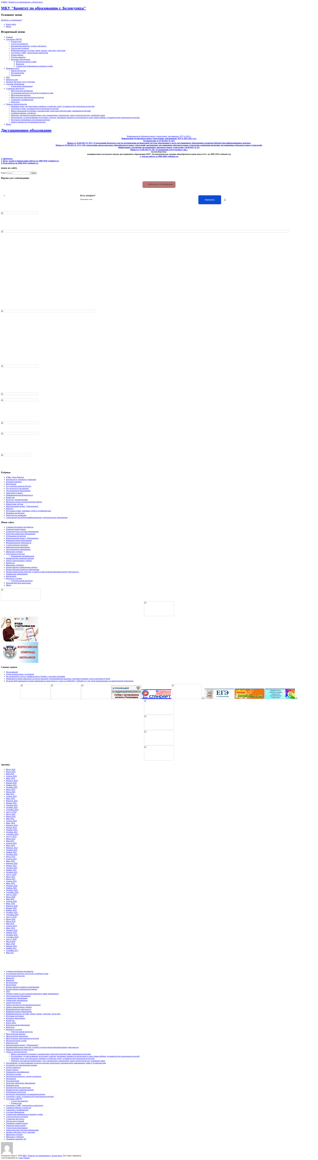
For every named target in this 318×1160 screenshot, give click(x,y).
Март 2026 (10, 778)
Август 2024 (11, 812)
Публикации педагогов (16, 536)
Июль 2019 (10, 919)
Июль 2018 (10, 941)
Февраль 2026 (12, 781)
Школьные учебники (15, 565)
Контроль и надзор (14, 578)
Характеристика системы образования (22, 531)
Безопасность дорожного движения (21, 479)
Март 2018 (10, 944)
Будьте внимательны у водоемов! (20, 674)
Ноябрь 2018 (11, 933)
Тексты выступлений (20, 48)
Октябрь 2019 (12, 912)
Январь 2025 (11, 803)
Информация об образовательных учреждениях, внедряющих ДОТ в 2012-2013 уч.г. (159, 138)
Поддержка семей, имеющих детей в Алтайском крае (28, 511)
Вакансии (20, 64)
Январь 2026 (11, 783)
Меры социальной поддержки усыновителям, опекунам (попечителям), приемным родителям (51, 111)
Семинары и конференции (22, 100)
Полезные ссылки (13, 1074)
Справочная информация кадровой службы (34, 66)
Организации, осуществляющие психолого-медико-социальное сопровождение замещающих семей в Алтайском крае (56, 1063)
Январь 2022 (11, 865)
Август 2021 (11, 874)
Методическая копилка (20, 95)
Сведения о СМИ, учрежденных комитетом (29, 53)
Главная (9, 37)
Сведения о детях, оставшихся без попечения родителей (35, 109)
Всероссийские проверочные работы (21, 567)
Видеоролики (12, 982)
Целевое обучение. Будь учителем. (20, 82)
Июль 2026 (10, 769)
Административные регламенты (19, 527)
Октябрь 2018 (12, 935)
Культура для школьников (17, 500)
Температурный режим (16, 529)
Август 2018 (11, 939)
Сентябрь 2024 (12, 810)
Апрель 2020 (11, 901)
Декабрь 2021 (11, 868)
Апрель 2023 (11, 843)
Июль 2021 (10, 877)
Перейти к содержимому (11, 20)
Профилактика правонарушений (20, 558)
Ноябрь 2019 (11, 910)
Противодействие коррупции (18, 583)
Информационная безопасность (19, 495)
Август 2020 (11, 895)
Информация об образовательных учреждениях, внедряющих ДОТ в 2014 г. (159, 136)
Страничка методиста (15, 88)
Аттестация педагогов (15, 554)
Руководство (16, 41)
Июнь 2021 (10, 879)
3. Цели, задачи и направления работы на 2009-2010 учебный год (30, 161)
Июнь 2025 (10, 792)
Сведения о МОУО (14, 39)
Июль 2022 (10, 857)
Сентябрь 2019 (12, 915)
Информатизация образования (19, 540)
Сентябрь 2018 (12, 937)
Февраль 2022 (12, 863)
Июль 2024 (10, 814)
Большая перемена (14, 482)
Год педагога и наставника (17, 488)
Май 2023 (10, 841)
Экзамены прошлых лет (16, 1139)
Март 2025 (10, 798)
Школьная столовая (14, 552)
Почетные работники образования (20, 534)
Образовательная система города (20, 1049)
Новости (9, 508)
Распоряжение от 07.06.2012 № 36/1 (159, 141)
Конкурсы (15, 102)
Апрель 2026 (11, 776)
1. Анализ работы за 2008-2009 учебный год (159, 156)
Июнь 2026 (10, 772)
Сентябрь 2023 (12, 834)
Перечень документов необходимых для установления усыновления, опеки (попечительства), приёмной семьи (58, 115)
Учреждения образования (22, 86)
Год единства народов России (18, 486)
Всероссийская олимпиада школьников (22, 569)
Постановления (17, 73)
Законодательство (18, 71)
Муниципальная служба (26, 62)
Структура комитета (19, 44)
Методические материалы (22, 91)
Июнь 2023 (10, 839)
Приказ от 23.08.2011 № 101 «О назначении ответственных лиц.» (159, 150)
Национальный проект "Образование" (22, 506)
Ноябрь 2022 (11, 852)
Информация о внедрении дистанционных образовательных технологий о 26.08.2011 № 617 (159, 147)
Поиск (3, 173)
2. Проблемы (7, 159)
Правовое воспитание (15, 513)
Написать (210, 200)
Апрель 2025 (11, 796)
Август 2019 (11, 917)
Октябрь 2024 (12, 807)
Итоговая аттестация (15, 1016)
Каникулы (10, 497)
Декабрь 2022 (11, 850)
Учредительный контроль (22, 581)
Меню (8, 26)
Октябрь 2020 (12, 890)
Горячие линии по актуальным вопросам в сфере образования (32, 994)
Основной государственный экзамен (21, 1065)
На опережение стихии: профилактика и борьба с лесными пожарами (35, 676)
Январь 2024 (11, 827)
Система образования (15, 84)
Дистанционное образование (26, 130)
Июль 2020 (10, 897)
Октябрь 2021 (12, 872)
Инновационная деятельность (18, 543)
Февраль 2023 (12, 848)
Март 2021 (10, 883)
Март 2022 (10, 861)
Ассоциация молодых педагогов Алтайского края (32, 93)
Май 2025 (10, 794)
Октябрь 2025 (12, 787)
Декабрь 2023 (11, 830)
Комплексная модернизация (18, 547)
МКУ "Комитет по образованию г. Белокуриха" (43, 8)
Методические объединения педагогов (27, 97)
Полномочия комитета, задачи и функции (28, 46)
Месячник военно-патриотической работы (24, 502)
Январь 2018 (11, 946)
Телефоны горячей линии (17, 1123)
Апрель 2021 (11, 881)
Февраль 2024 (12, 825)
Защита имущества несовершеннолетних (28, 122)
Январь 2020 (11, 908)
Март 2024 (10, 823)
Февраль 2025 (12, 801)
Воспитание (11, 484)
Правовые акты (12, 68)
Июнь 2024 (10, 816)
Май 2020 (10, 899)
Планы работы (17, 55)
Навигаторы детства (14, 504)
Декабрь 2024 (11, 805)
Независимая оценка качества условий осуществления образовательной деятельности (42, 572)
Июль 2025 (10, 789)
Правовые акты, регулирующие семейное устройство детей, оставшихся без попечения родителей (52, 106)
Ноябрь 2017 (11, 948)
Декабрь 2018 (11, 930)
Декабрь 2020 (11, 886)
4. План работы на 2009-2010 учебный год (19, 163)
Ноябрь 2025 (11, 785)
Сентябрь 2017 (12, 950)
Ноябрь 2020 (11, 888)
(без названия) (12, 672)
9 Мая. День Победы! (15, 477)
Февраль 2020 (12, 906)
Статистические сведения (17, 545)
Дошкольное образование (17, 574)
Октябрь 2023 (12, 832)
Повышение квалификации (22, 556)
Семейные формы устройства (23, 113)
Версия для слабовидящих (160, 184)
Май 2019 (10, 924)
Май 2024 (10, 819)
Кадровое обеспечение (20, 59)
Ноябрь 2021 (11, 870)
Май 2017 (10, 953)
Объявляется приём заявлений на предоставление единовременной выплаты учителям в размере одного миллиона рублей (58, 679)
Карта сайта (11, 24)
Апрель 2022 (11, 859)
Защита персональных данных (19, 561)
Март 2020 (10, 903)
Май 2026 (10, 774)
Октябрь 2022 (12, 854)
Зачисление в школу (14, 493)
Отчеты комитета (18, 57)
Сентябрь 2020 (12, 892)
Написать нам (12, 79)
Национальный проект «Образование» (22, 538)
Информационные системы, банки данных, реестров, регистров (38, 50)
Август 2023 (11, 836)
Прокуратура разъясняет (16, 515)
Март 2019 (10, 928)
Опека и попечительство (16, 104)
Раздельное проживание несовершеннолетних (30, 120)
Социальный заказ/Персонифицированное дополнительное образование (37, 517)
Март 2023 (10, 845)
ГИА (8, 77)
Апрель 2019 (11, 926)
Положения (16, 75)
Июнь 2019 (10, 921)
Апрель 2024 (11, 821)
